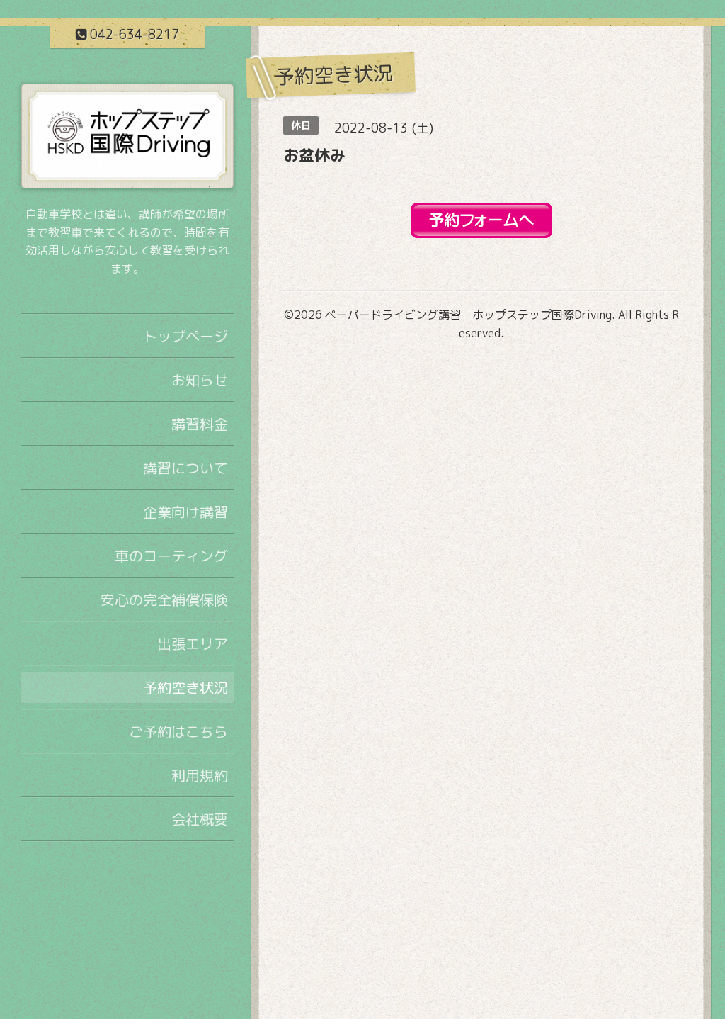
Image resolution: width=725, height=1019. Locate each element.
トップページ (185, 336)
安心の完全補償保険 (164, 599)
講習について (185, 468)
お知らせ (199, 380)
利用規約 (199, 775)
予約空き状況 (185, 687)
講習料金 (199, 424)
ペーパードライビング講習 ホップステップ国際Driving (468, 314)
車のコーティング (171, 555)
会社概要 (199, 819)
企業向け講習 (185, 512)
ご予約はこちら (178, 731)
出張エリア (192, 643)
